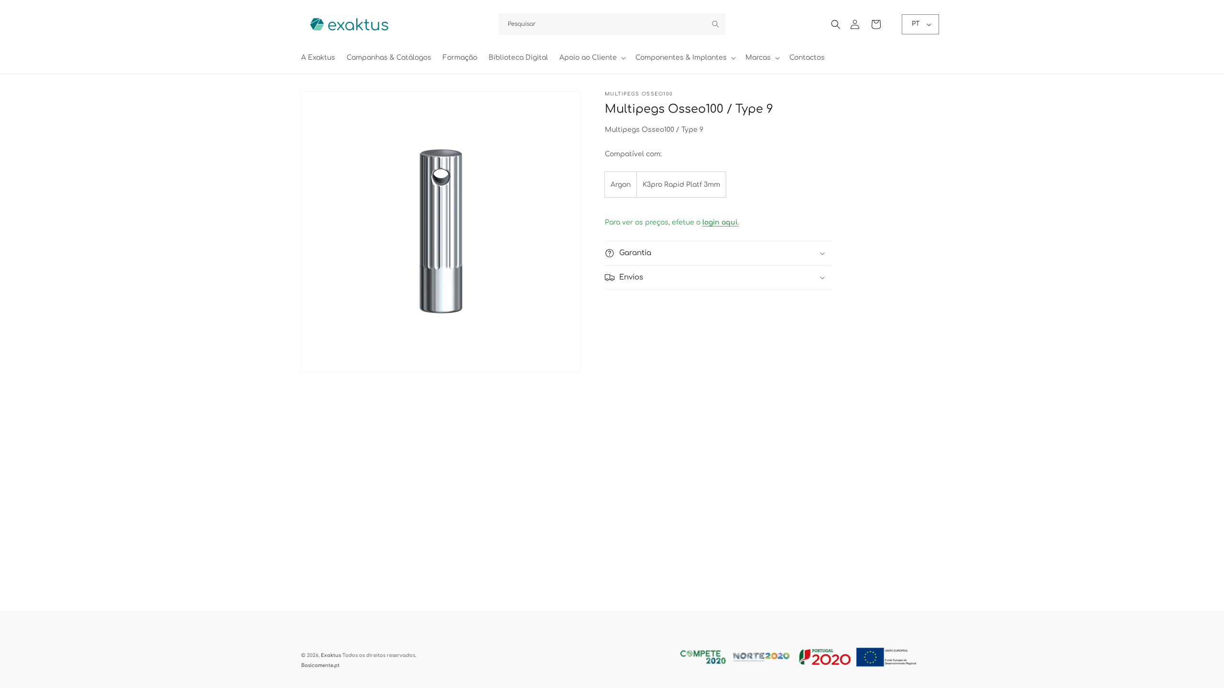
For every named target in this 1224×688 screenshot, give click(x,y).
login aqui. (720, 222)
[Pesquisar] (715, 23)
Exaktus (331, 655)
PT (916, 24)
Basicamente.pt (320, 665)
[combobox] (612, 24)
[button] (592, 58)
